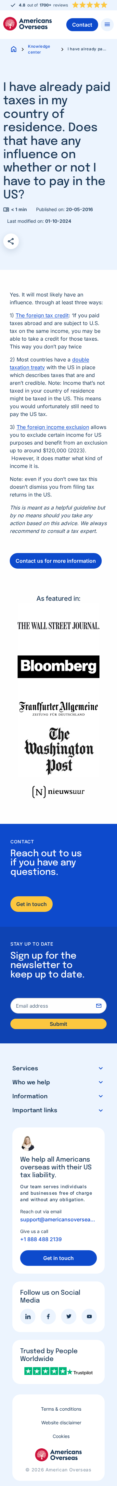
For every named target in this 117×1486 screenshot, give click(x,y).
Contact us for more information (56, 561)
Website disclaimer (61, 1422)
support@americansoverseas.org (58, 1219)
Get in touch (31, 904)
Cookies (61, 1436)
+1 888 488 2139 (41, 1239)
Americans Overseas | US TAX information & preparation (27, 24)
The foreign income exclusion (53, 427)
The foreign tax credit (42, 315)
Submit (58, 1024)
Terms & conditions (61, 1409)
